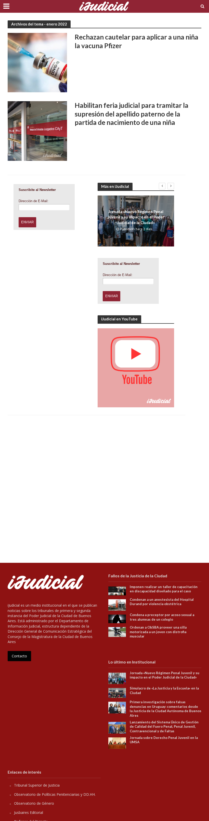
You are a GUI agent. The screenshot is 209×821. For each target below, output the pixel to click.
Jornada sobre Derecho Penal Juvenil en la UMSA (164, 740)
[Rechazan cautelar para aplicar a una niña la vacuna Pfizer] (37, 62)
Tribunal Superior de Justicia (37, 785)
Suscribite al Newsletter (37, 190)
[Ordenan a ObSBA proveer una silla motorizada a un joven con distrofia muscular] (117, 631)
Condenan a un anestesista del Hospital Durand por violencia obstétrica (162, 601)
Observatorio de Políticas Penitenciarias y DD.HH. (55, 794)
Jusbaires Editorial (28, 812)
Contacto (19, 656)
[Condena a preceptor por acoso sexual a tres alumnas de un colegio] (117, 618)
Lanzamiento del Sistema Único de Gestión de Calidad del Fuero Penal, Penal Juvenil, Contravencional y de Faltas (164, 726)
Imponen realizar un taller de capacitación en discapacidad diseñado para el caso (164, 589)
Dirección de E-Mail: (33, 201)
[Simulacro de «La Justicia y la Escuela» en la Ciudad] (117, 692)
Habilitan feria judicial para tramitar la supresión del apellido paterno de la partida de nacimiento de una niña (131, 113)
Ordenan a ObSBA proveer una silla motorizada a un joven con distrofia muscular (158, 631)
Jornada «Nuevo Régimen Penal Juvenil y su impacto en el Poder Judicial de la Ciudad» (136, 217)
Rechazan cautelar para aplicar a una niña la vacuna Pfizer (136, 41)
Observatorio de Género (34, 803)
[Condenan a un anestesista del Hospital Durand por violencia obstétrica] (117, 604)
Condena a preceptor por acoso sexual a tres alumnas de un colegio (162, 617)
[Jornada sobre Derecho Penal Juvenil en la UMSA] (117, 742)
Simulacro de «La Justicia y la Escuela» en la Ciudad (164, 690)
